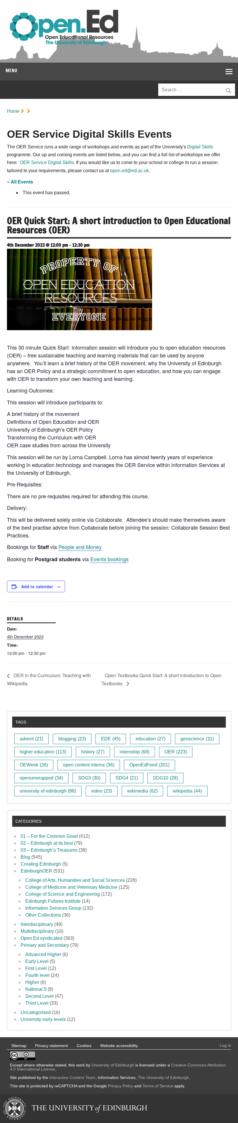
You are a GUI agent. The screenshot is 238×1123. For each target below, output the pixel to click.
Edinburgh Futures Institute (53, 901)
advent (31, 738)
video (101, 790)
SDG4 (127, 777)
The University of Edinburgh (163, 1077)
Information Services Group (53, 908)
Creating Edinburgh (41, 864)
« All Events (20, 181)
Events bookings (109, 559)
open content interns (88, 764)
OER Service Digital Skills (47, 162)
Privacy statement (51, 1046)
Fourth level (37, 975)
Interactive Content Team (72, 1077)
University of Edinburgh (112, 1065)
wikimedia (142, 790)
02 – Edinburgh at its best (47, 843)
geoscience (197, 738)
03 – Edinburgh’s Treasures (49, 850)
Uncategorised (36, 1012)
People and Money (80, 546)
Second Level (39, 996)
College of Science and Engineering (62, 894)
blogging (72, 738)
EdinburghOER (36, 870)
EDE (110, 738)
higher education (43, 751)
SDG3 (89, 777)
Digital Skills (200, 146)
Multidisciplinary (37, 931)
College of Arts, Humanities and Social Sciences (75, 880)
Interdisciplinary (37, 924)
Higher (32, 982)
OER (176, 751)
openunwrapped (41, 777)
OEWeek (34, 764)
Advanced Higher (43, 954)
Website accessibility (119, 1046)
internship (134, 751)
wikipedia (187, 790)
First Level (36, 968)
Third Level (36, 1003)
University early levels (43, 1019)
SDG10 (165, 777)
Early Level (36, 961)
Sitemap (18, 1046)
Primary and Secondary (45, 945)
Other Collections (43, 915)
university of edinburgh (48, 790)
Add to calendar (37, 586)
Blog (25, 857)
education (150, 738)
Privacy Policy (120, 1086)
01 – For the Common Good (49, 836)
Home (13, 111)
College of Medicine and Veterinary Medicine (71, 887)
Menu (11, 70)
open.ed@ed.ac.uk (129, 170)
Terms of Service (158, 1086)
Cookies (84, 1046)
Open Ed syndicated (41, 938)
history (92, 751)
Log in (225, 1045)
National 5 (35, 989)
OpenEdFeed (149, 764)
